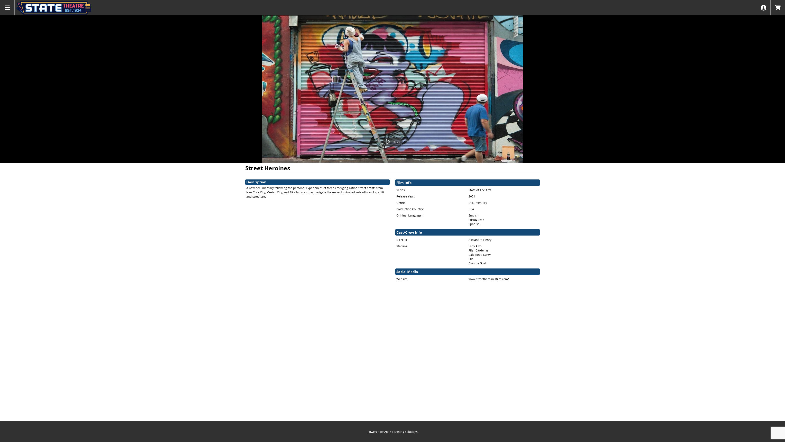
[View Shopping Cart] (777, 7)
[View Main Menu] (7, 7)
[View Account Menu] (763, 7)
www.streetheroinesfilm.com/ (489, 279)
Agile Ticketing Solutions (401, 432)
